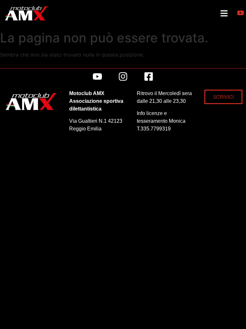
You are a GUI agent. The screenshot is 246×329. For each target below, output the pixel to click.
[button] (223, 14)
